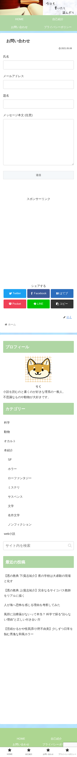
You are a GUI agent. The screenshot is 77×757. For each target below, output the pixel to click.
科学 (7, 422)
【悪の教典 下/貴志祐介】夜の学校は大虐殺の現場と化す (37, 578)
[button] (69, 545)
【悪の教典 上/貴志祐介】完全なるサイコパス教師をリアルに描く (37, 593)
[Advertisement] (38, 240)
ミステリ (14, 487)
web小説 (9, 533)
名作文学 (14, 515)
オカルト (10, 441)
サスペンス (15, 496)
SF (10, 459)
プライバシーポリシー (56, 744)
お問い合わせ (21, 744)
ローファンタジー (20, 478)
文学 (11, 506)
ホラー (12, 468)
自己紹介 (56, 738)
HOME (21, 738)
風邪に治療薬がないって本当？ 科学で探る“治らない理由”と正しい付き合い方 (37, 616)
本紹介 (8, 450)
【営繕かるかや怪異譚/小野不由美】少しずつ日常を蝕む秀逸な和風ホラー (38, 631)
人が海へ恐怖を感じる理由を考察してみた (32, 605)
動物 (7, 431)
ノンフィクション (20, 524)
